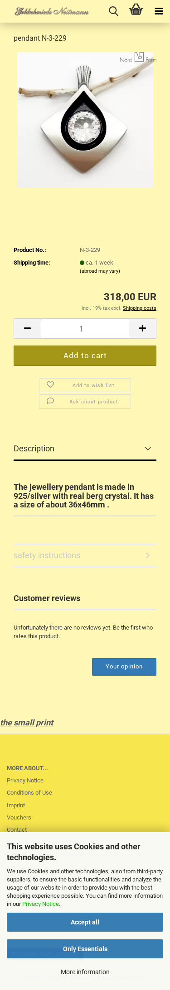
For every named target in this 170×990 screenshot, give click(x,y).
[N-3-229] (85, 119)
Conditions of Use (29, 792)
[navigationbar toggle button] (158, 11)
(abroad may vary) (100, 271)
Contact (17, 829)
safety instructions (47, 555)
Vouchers (19, 817)
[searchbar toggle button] (113, 11)
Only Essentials (85, 948)
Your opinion (124, 666)
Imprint (16, 805)
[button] (27, 328)
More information (85, 972)
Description (34, 448)
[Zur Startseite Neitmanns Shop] (45, 11)
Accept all (85, 922)
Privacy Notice (40, 903)
